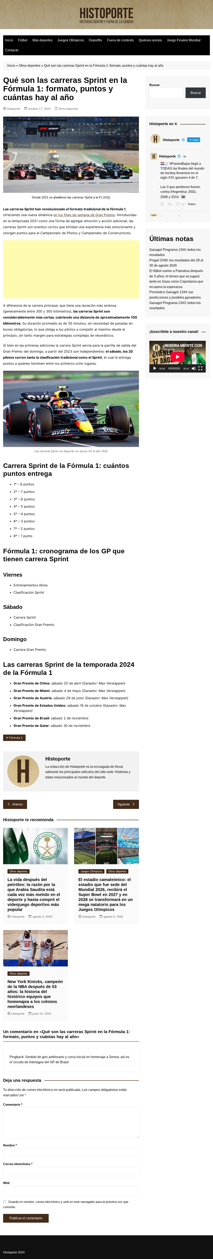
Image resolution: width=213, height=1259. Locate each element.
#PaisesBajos (180, 163)
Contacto (12, 50)
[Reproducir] (155, 368)
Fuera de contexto (120, 40)
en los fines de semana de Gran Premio (84, 215)
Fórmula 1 (15, 737)
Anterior (17, 804)
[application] (177, 357)
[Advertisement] (71, 269)
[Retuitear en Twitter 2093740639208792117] (171, 204)
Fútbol (22, 40)
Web (6, 1183)
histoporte (13, 108)
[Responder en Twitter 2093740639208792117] (163, 204)
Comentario (12, 1104)
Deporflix (95, 40)
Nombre (10, 1145)
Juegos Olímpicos (70, 40)
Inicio (9, 40)
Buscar (154, 85)
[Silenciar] (194, 368)
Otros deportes (29, 65)
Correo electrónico (17, 1164)
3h (184, 156)
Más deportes (42, 40)
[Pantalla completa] (200, 368)
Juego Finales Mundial (184, 40)
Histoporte (167, 156)
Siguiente (123, 804)
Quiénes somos (150, 40)
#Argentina (178, 191)
